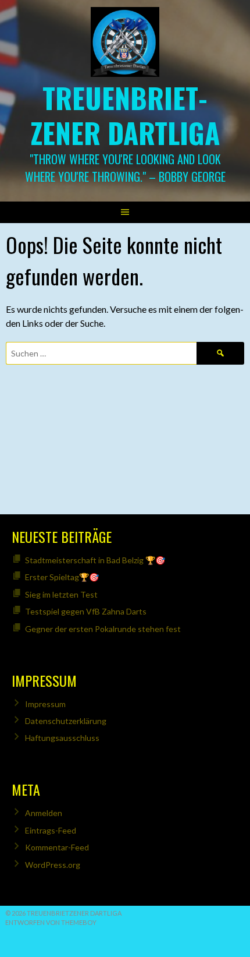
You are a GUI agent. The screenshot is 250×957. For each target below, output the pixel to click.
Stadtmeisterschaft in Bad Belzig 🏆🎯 (95, 560)
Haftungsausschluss (62, 738)
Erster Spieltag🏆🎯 (62, 577)
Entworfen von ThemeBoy (51, 922)
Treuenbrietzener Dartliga (125, 115)
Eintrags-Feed (50, 830)
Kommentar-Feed (57, 847)
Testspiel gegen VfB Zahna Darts (86, 611)
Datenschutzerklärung (65, 721)
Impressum (45, 704)
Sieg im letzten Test (61, 594)
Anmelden (43, 813)
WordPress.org (52, 865)
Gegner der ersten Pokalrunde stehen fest (103, 629)
